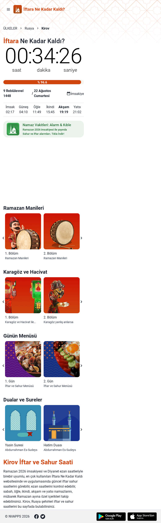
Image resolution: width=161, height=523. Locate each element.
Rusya (29, 28)
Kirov (45, 28)
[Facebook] (36, 516)
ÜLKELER (10, 28)
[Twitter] (42, 516)
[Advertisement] (43, 172)
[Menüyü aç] (8, 9)
